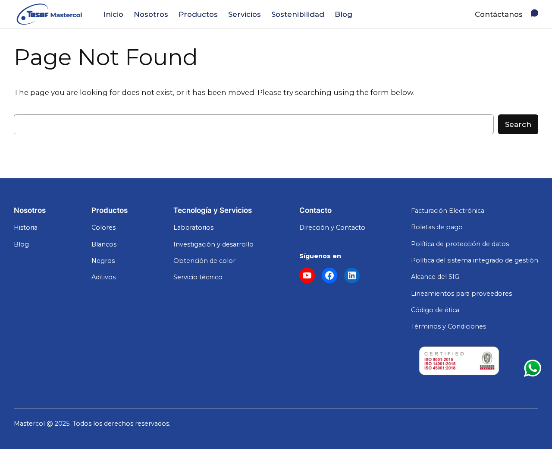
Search (518, 124)
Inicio (113, 14)
